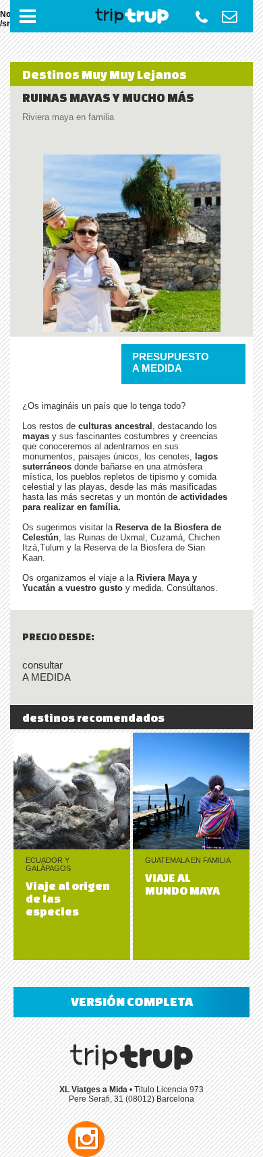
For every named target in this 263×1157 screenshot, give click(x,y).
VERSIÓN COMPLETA (132, 1001)
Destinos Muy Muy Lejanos (104, 74)
